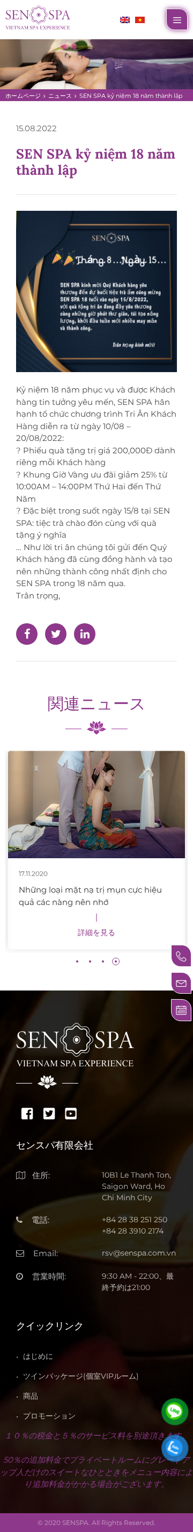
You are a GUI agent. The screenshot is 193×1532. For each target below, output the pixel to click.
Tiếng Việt (140, 20)
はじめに (38, 1356)
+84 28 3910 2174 (133, 1231)
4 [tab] (116, 961)
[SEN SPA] (37, 16)
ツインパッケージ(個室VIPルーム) (81, 1376)
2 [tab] (90, 961)
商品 (30, 1396)
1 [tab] (77, 961)
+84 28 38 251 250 (134, 1219)
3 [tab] (103, 961)
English (125, 20)
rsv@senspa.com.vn (139, 1253)
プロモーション (49, 1416)
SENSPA (75, 1523)
